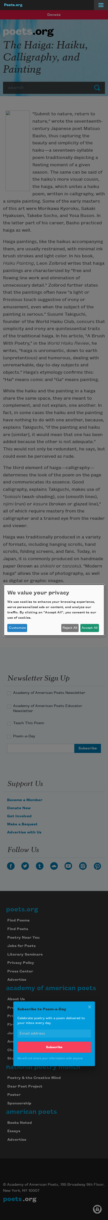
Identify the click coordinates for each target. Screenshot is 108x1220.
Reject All (70, 628)
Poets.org (13, 5)
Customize (17, 628)
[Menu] (101, 5)
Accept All (89, 628)
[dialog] (54, 609)
